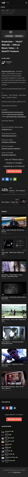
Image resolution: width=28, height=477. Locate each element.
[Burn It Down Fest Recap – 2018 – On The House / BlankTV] (14, 378)
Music (7, 10)
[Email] (14, 407)
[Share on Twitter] (7, 179)
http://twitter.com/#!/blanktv (9, 142)
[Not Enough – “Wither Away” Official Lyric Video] (14, 244)
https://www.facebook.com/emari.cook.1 (12, 112)
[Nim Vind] (3, 435)
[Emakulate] (4, 63)
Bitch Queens (8, 437)
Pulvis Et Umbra (9, 460)
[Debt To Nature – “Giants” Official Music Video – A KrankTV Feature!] (14, 201)
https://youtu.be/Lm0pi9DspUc (15, 114)
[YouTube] (7, 407)
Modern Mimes (9, 454)
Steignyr (7, 447)
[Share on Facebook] (3, 179)
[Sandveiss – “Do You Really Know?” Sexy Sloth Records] (14, 190)
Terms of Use (16, 472)
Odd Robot (8, 450)
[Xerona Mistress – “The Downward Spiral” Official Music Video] (14, 333)
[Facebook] (3, 407)
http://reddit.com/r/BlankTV (9, 155)
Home (3, 10)
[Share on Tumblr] (11, 179)
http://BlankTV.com (7, 129)
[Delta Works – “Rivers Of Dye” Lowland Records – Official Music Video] (14, 266)
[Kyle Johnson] (3, 442)
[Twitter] (10, 407)
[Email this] (14, 179)
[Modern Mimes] (3, 455)
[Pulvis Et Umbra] (3, 461)
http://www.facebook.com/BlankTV (11, 148)
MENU (3, 7)
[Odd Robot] (3, 451)
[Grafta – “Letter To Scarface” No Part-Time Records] (14, 222)
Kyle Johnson (8, 441)
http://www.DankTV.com (8, 71)
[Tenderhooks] (3, 432)
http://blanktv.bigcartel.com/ (9, 135)
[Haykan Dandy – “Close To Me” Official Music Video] (14, 311)
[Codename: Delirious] (3, 458)
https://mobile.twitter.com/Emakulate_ (16, 116)
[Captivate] (3, 445)
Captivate (7, 444)
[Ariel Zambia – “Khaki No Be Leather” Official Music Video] (14, 289)
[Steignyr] (3, 448)
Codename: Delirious (10, 457)
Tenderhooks (8, 431)
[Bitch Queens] (3, 438)
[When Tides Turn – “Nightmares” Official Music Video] (14, 356)
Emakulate (9, 61)
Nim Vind (7, 434)
